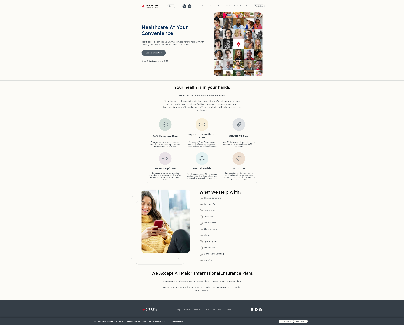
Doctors (229, 6)
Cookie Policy (286, 321)
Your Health (217, 310)
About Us (204, 6)
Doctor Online (239, 6)
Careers (228, 310)
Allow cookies (300, 321)
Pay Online (259, 6)
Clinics (207, 310)
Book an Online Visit (154, 53)
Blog (178, 310)
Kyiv (170, 6)
